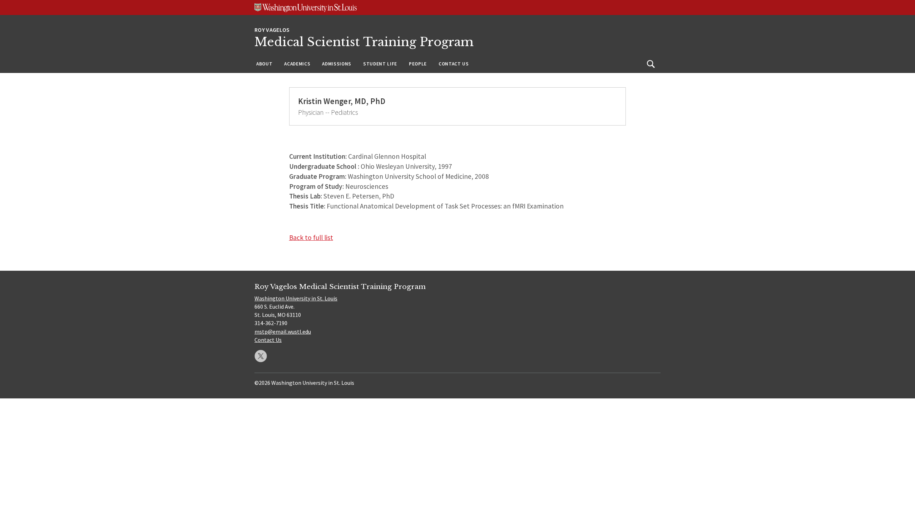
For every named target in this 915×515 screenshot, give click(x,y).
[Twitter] (260, 356)
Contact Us (454, 64)
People (418, 64)
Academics (297, 64)
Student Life (380, 64)
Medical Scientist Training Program (364, 42)
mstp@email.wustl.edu (282, 331)
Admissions (336, 64)
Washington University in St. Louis (295, 298)
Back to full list (311, 237)
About (264, 64)
